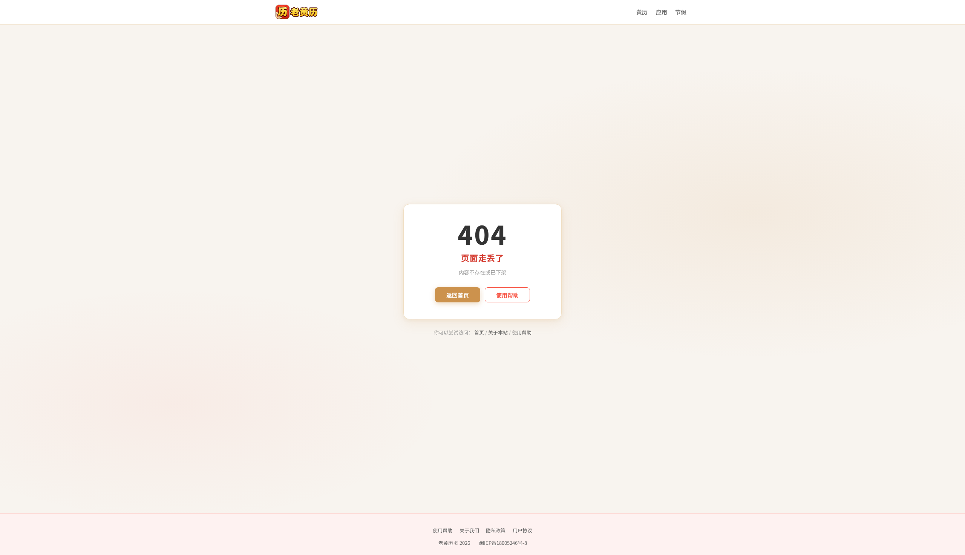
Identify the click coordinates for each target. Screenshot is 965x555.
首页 (479, 332)
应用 (661, 12)
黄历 (642, 12)
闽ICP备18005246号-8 (503, 542)
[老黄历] (296, 12)
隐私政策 (495, 530)
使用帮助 (507, 295)
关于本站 (498, 332)
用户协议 (522, 530)
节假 (680, 12)
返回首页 (457, 295)
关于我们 (469, 530)
